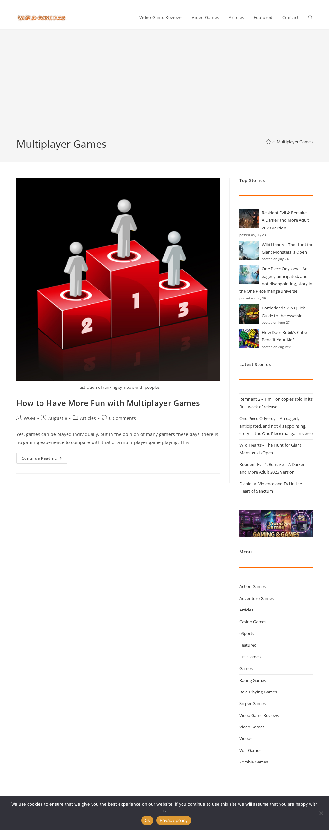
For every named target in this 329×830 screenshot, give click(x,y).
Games (246, 668)
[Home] (268, 142)
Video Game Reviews (259, 715)
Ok (147, 820)
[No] (321, 813)
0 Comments (122, 418)
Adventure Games (256, 598)
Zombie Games (253, 762)
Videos (245, 738)
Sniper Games (252, 703)
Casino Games (252, 622)
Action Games (252, 586)
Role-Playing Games (258, 692)
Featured (248, 645)
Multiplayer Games (295, 142)
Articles (88, 418)
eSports (246, 633)
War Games (250, 750)
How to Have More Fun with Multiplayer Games (108, 402)
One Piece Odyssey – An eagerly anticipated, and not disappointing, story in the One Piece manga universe (276, 425)
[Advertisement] (164, 89)
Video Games (251, 727)
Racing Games (252, 680)
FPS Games (250, 657)
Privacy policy (174, 820)
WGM (29, 418)
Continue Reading (44, 459)
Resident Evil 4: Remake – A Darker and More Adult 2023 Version (286, 220)
